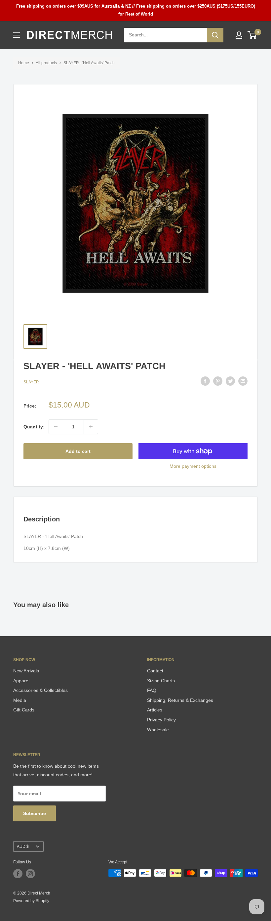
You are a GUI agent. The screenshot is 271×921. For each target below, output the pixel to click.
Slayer (31, 382)
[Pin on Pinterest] (217, 381)
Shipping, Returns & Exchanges (180, 700)
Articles (154, 709)
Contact (155, 670)
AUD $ (23, 846)
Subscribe (34, 813)
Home (23, 63)
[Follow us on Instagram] (30, 873)
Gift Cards (23, 709)
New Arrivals (26, 670)
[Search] (215, 35)
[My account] (239, 35)
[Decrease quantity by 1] (56, 427)
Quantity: (34, 426)
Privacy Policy (161, 719)
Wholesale (158, 729)
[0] (252, 35)
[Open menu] (16, 35)
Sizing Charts (161, 680)
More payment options (193, 466)
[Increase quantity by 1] (91, 427)
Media (19, 700)
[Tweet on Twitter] (230, 381)
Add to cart (78, 451)
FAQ (151, 690)
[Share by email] (243, 381)
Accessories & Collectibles (40, 690)
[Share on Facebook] (205, 381)
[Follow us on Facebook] (17, 873)
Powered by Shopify (31, 900)
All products (46, 63)
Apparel (21, 680)
